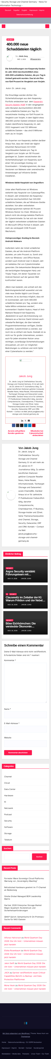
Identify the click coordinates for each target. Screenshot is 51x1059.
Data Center (9, 789)
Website (7, 737)
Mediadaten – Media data (11, 1054)
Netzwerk (8, 808)
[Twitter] (25, 421)
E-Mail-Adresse (11, 723)
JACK (6, 972)
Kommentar (10, 660)
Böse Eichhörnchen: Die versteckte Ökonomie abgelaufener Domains (21, 626)
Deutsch (8, 10)
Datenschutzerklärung (24, 14)
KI (7, 594)
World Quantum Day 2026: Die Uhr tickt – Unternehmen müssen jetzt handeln (23, 941)
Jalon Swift (9, 963)
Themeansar (25, 1036)
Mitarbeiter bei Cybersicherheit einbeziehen (36, 433)
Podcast (8, 814)
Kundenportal (39, 1048)
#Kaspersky (35, 59)
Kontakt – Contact (25, 1048)
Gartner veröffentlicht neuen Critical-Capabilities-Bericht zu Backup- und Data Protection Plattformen (25, 976)
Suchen (7, 848)
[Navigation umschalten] (47, 26)
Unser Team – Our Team (40, 1054)
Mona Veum (9, 985)
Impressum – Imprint (36, 10)
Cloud (7, 783)
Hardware (8, 795)
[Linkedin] (22, 421)
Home (4, 1042)
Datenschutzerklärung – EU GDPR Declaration (25, 1042)
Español (16, 10)
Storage (8, 833)
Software (8, 827)
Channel (8, 776)
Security (10, 39)
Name (7, 709)
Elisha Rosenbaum (12, 950)
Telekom (8, 840)
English (24, 10)
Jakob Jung (23, 56)
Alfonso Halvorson (12, 937)
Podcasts (25, 1054)
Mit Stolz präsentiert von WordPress (16, 1033)
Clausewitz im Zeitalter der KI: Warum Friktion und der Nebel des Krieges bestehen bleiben (24, 600)
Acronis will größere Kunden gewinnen (16, 432)
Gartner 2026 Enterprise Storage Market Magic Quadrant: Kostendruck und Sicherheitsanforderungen (23, 908)
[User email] (29, 421)
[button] (43, 26)
